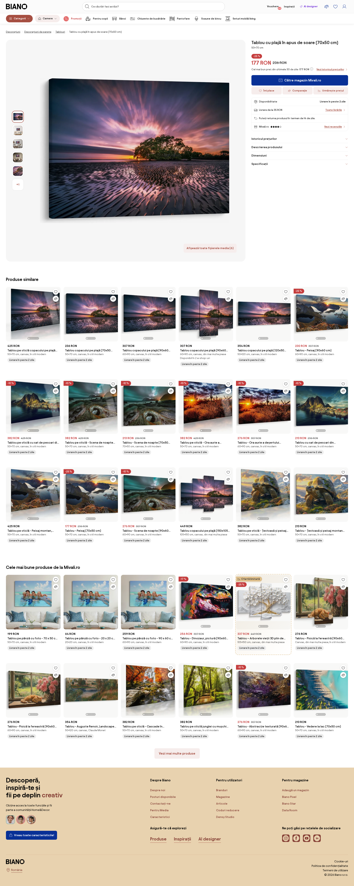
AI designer (311, 6)
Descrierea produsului (266, 147)
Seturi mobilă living (244, 18)
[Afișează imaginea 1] (18, 117)
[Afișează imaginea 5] (18, 171)
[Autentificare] (344, 6)
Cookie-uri (341, 861)
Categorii (20, 18)
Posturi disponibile (163, 796)
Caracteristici (160, 817)
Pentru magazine (295, 780)
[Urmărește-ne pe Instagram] (286, 838)
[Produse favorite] (335, 6)
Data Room (289, 810)
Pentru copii (100, 18)
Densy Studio (225, 817)
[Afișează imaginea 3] (18, 144)
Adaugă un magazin (295, 790)
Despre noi (157, 790)
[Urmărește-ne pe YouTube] (306, 838)
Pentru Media (159, 810)
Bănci (122, 18)
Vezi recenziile (333, 126)
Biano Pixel (289, 796)
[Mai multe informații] (311, 69)
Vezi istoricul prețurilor (330, 69)
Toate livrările (333, 110)
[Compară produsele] (326, 6)
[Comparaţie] (56, 299)
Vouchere (274, 7)
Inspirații (289, 6)
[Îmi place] (56, 292)
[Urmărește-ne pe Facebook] (296, 838)
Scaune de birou (211, 18)
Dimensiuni (259, 155)
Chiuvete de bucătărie (151, 18)
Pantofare (183, 18)
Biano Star (289, 803)
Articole (221, 803)
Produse (158, 839)
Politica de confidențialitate (330, 865)
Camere (48, 18)
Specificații (259, 163)
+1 (17, 184)
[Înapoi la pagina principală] (24, 6)
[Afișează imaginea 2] (18, 130)
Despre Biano (160, 780)
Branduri (221, 790)
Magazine (223, 796)
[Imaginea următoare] (57, 313)
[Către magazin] (135, 151)
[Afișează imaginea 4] (18, 157)
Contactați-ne (160, 803)
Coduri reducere (227, 810)
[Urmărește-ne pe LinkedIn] (317, 838)
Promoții (76, 18)
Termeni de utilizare (335, 870)
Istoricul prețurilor (264, 138)
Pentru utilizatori (229, 780)
